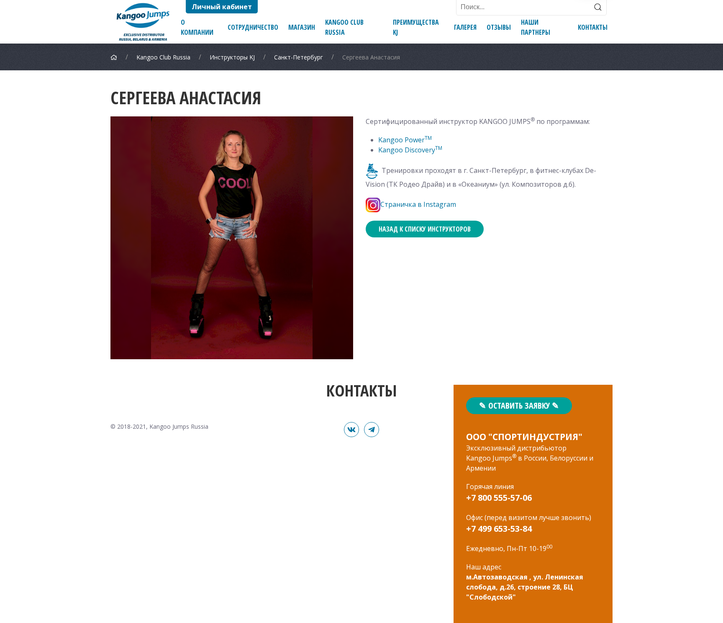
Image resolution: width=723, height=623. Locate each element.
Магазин (301, 27)
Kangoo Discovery (406, 149)
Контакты (593, 27)
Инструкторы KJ (232, 57)
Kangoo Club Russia (344, 27)
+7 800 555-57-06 (499, 497)
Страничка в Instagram (418, 204)
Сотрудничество (253, 27)
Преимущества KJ (416, 27)
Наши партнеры (535, 27)
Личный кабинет (222, 6)
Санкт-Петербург (298, 57)
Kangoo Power (401, 139)
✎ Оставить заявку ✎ (519, 405)
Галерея (465, 27)
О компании (197, 27)
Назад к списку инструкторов (425, 229)
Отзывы (499, 27)
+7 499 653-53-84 (499, 528)
